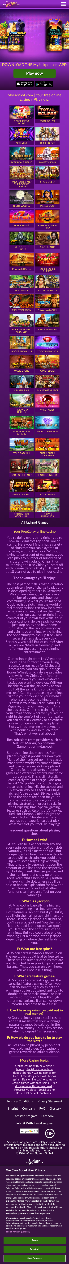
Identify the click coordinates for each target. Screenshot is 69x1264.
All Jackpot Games (34, 522)
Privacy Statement (50, 1101)
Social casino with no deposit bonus (33, 1071)
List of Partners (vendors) (18, 1232)
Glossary (55, 1108)
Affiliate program (26, 1116)
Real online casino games (38, 1079)
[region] (34, 1214)
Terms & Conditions (20, 1101)
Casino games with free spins (30, 1083)
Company (28, 1108)
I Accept (34, 1240)
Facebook (47, 1116)
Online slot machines (37, 1093)
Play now (34, 73)
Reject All (34, 1249)
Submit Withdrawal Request (34, 1123)
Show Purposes (34, 1258)
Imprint (13, 1108)
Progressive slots (25, 1089)
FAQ (42, 1108)
